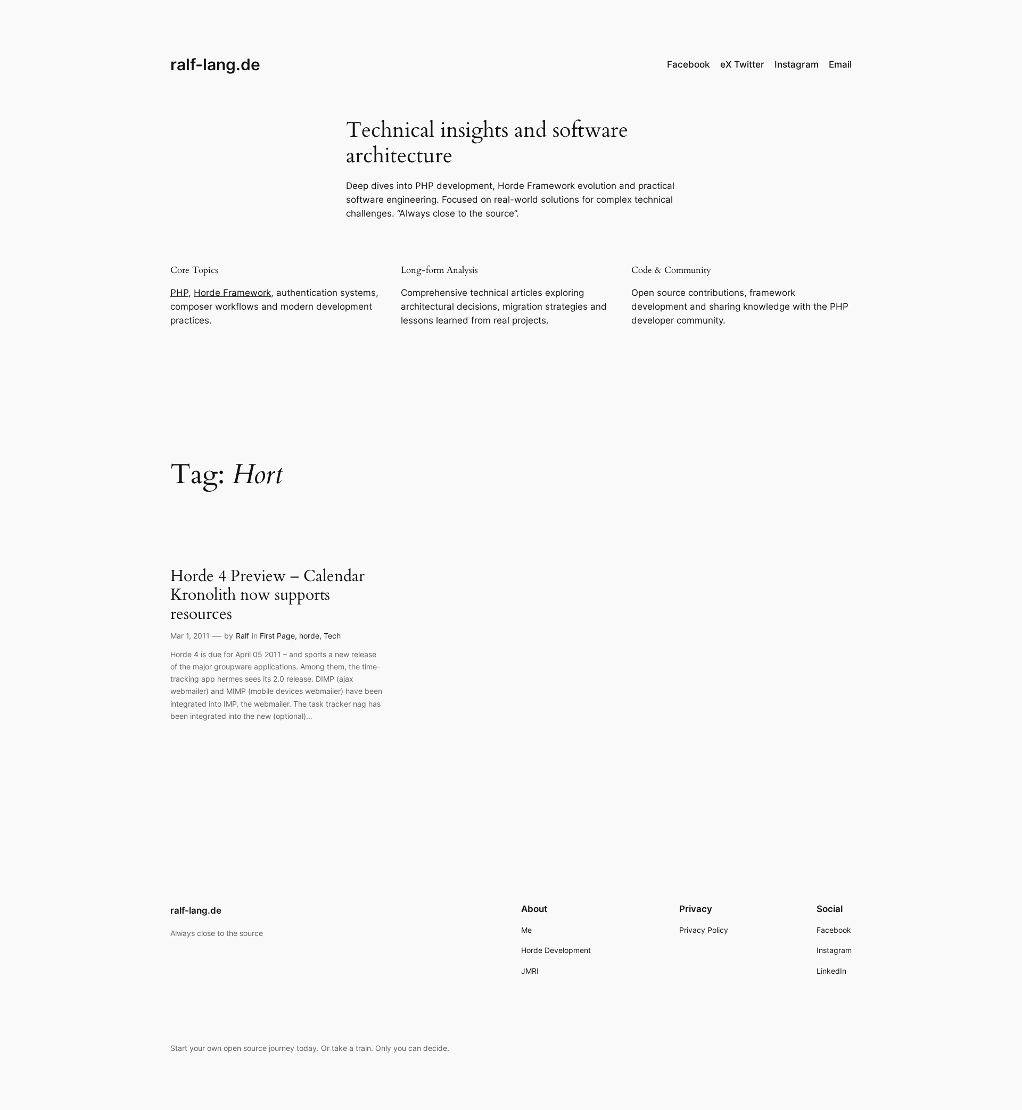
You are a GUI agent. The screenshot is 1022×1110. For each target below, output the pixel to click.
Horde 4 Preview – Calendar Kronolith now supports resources (267, 595)
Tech (332, 635)
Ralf (242, 635)
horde (309, 635)
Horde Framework (232, 292)
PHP (179, 292)
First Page (277, 635)
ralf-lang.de (215, 64)
